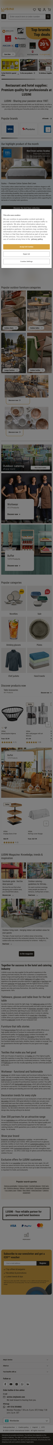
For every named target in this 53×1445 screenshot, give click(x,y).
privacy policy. (37, 239)
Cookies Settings (26, 261)
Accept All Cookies (26, 247)
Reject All (26, 254)
